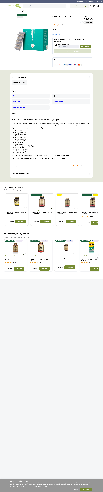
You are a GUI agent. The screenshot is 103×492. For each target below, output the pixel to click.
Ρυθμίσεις (75, 489)
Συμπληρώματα (12, 11)
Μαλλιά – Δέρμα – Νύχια (41, 11)
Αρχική (3, 11)
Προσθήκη (20, 221)
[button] (24, 5)
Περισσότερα (56, 34)
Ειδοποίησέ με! (85, 46)
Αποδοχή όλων (86, 489)
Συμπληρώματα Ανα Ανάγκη (25, 11)
